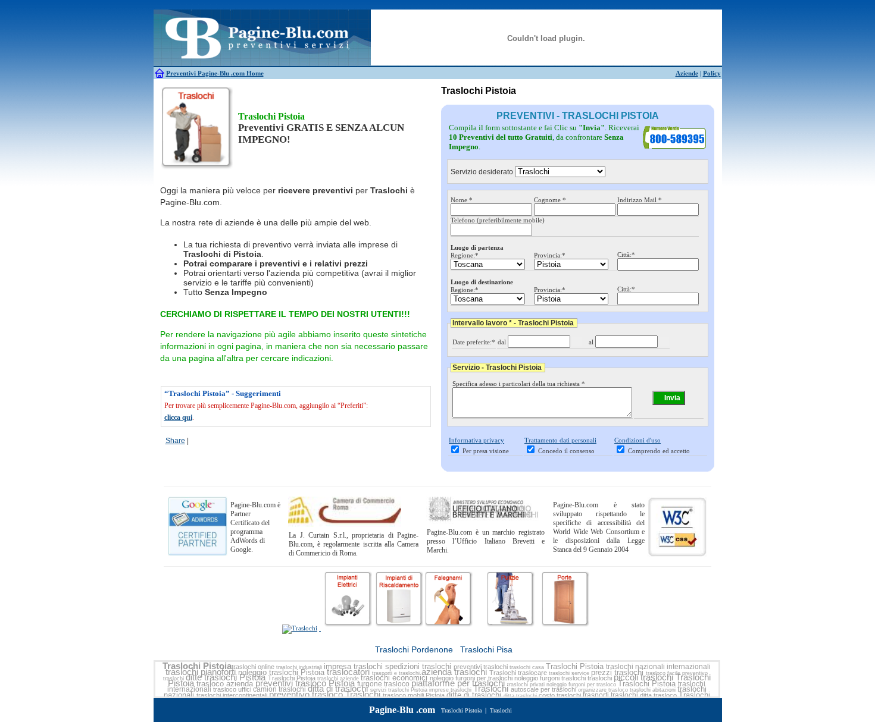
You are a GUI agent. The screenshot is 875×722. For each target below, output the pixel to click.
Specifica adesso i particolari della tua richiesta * (518, 383)
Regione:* (465, 255)
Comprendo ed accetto (659, 450)
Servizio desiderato (482, 172)
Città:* (626, 254)
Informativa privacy (476, 440)
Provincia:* (549, 255)
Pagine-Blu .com (402, 710)
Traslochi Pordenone (414, 649)
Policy (712, 73)
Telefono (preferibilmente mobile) (498, 220)
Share (175, 441)
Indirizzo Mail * (639, 199)
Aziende (687, 73)
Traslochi (502, 672)
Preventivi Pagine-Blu (198, 73)
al (591, 342)
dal (502, 342)
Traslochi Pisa (486, 649)
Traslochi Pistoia (197, 666)
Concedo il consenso (566, 450)
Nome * (462, 199)
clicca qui (178, 417)
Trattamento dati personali (560, 440)
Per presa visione (485, 450)
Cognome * (550, 199)
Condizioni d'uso (637, 440)
